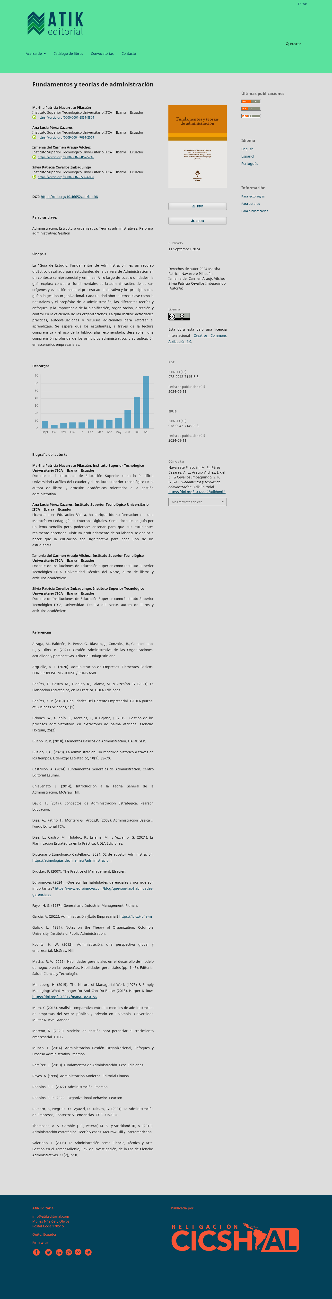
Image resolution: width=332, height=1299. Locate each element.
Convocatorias (102, 53)
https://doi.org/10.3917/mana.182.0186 (64, 996)
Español (247, 156)
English (247, 149)
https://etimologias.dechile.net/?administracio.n (72, 860)
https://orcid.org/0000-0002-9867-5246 (66, 157)
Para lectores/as (253, 196)
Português (249, 163)
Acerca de (34, 53)
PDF (199, 206)
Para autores (250, 203)
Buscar (295, 43)
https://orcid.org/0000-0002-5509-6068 (66, 177)
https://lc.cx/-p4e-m (135, 916)
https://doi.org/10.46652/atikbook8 (69, 196)
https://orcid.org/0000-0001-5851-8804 (66, 117)
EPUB (199, 221)
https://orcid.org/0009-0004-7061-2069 (66, 137)
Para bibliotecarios (254, 211)
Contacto (129, 53)
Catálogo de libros (68, 53)
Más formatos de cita (187, 502)
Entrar (302, 3)
